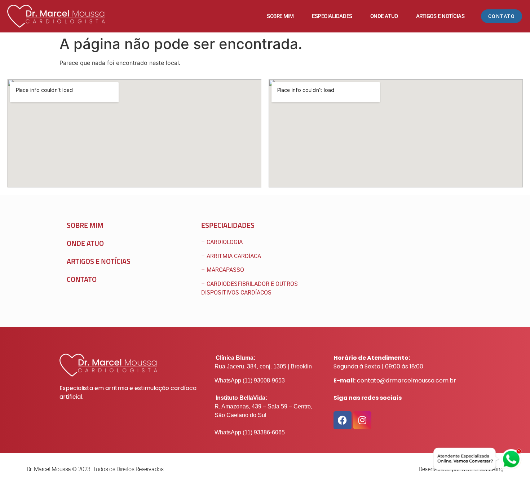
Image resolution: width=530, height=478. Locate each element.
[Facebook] (343, 420)
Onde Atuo (384, 16)
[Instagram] (362, 420)
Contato (82, 279)
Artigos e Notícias (440, 16)
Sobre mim (280, 16)
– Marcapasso (223, 269)
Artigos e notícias (99, 261)
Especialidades (332, 16)
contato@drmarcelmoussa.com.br (406, 380)
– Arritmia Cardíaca (231, 256)
